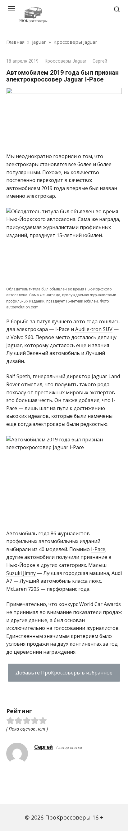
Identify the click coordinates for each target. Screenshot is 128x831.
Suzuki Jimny (21, 573)
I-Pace (98, 549)
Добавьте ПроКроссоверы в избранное (64, 672)
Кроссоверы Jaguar (65, 61)
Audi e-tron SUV (93, 329)
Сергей (43, 747)
